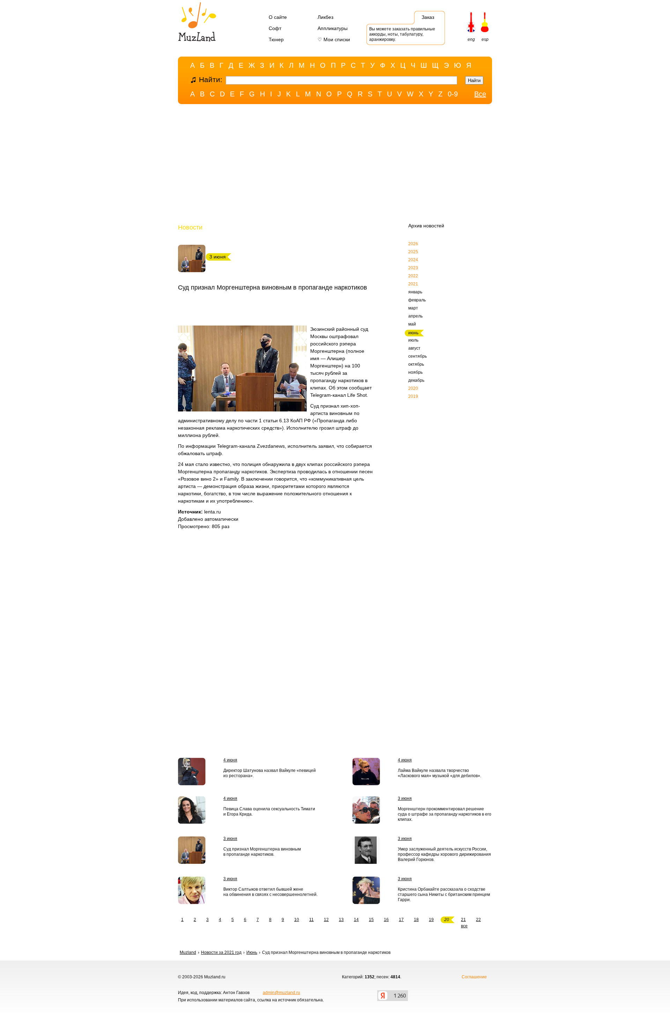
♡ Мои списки (334, 39)
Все (480, 94)
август (414, 348)
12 (326, 919)
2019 (413, 396)
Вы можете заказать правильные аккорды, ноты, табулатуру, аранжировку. (402, 34)
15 (371, 919)
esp (485, 39)
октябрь (416, 364)
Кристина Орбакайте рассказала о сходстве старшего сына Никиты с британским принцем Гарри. (444, 894)
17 (401, 919)
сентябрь (417, 356)
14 (356, 919)
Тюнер (276, 39)
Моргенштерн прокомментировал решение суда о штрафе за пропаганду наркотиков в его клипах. (444, 814)
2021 (413, 284)
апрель (415, 316)
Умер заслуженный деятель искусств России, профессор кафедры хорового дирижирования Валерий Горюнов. (444, 854)
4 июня (230, 760)
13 (341, 919)
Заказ (428, 17)
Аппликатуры (333, 28)
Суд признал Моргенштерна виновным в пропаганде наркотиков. (262, 852)
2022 (413, 275)
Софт (275, 28)
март (413, 308)
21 (463, 919)
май (412, 324)
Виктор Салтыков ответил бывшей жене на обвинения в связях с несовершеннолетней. (270, 892)
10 (296, 919)
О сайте (278, 17)
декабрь (416, 380)
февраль (417, 300)
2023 (413, 267)
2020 (413, 388)
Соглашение (474, 976)
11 (311, 919)
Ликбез (325, 17)
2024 (413, 259)
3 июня (405, 798)
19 (431, 919)
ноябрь (415, 372)
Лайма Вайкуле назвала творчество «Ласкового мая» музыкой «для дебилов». (439, 773)
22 (478, 919)
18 (416, 919)
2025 (413, 251)
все (464, 925)
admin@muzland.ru (281, 992)
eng (471, 39)
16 (386, 919)
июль (413, 340)
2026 (413, 243)
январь (415, 292)
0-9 (453, 94)
